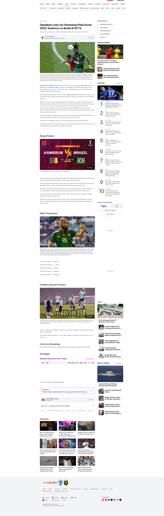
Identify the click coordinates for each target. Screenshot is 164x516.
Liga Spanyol (61, 8)
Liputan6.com (54, 504)
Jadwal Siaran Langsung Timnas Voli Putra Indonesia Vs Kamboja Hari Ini (113, 114)
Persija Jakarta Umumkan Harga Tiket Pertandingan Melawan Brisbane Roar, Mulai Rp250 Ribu (112, 173)
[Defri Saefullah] (42, 37)
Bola (66, 4)
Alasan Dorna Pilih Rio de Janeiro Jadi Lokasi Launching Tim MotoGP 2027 (67, 434)
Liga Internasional (94, 8)
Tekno (90, 4)
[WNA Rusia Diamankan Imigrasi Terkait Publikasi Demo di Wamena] (101, 412)
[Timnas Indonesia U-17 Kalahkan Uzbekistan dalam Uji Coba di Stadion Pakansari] (110, 51)
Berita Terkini (103, 363)
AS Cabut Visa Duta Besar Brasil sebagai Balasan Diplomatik (66, 469)
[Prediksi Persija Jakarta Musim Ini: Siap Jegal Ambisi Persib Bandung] (101, 405)
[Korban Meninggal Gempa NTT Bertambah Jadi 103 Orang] (110, 311)
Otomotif (97, 4)
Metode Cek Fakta (47, 491)
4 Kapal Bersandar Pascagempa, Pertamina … (113, 348)
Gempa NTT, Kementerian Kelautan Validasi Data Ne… (113, 334)
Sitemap (85, 489)
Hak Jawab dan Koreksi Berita (61, 491)
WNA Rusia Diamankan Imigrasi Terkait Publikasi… (113, 412)
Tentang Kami (104, 489)
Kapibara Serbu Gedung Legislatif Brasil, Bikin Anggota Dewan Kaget (47, 469)
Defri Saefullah (50, 36)
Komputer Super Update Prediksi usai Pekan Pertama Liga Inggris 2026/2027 (113, 105)
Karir (111, 489)
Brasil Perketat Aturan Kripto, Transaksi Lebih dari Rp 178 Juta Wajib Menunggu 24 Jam (67, 451)
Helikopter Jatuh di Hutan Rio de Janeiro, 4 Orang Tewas (86, 433)
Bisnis (53, 4)
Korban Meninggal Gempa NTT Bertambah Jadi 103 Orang (108, 321)
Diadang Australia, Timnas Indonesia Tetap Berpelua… (111, 69)
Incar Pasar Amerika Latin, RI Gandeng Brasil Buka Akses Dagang (48, 451)
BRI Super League (84, 8)
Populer (101, 83)
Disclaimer (57, 489)
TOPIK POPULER (102, 21)
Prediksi (118, 8)
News (47, 4)
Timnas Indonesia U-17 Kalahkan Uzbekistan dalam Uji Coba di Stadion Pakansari (108, 62)
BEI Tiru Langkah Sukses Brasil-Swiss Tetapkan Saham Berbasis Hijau (47, 434)
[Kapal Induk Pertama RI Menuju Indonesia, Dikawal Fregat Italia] (110, 374)
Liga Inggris (75, 8)
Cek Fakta (106, 4)
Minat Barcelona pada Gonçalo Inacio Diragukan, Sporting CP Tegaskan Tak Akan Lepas (112, 193)
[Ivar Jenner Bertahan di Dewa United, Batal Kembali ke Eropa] (100, 76)
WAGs (102, 8)
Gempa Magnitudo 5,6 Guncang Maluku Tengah (112, 341)
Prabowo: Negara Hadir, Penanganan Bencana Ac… (113, 327)
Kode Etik (65, 489)
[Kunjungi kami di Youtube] (106, 500)
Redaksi (50, 489)
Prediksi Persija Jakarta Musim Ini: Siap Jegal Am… (113, 405)
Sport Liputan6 (59, 382)
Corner (112, 8)
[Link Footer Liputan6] (50, 482)
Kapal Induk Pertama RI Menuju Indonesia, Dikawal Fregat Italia (108, 384)
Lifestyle (73, 4)
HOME (42, 4)
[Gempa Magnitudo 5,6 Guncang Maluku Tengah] (101, 341)
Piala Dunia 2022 (54, 87)
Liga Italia (68, 8)
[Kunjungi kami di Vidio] (103, 500)
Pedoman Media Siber (75, 489)
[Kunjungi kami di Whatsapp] (117, 500)
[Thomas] (44, 399)
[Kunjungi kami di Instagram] (115, 500)
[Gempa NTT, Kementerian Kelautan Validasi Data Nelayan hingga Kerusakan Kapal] (101, 334)
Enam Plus (114, 4)
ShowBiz (60, 4)
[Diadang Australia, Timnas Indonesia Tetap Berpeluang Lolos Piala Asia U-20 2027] (100, 69)
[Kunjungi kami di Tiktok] (120, 500)
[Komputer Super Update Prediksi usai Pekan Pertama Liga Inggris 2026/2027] (110, 92)
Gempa (99, 302)
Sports (107, 8)
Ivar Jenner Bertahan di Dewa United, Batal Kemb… (111, 76)
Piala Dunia (53, 8)
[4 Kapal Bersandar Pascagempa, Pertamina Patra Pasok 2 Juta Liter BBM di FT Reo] (101, 348)
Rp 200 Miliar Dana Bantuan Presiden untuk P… (113, 356)
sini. (88, 347)
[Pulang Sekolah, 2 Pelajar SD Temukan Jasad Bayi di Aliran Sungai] (101, 398)
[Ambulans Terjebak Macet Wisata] (101, 391)
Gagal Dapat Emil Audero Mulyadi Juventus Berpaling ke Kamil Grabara (113, 132)
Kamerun (56, 85)
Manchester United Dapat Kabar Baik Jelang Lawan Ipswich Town (112, 183)
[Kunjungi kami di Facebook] (109, 500)
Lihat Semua (119, 83)
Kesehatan (82, 4)
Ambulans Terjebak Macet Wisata (113, 391)
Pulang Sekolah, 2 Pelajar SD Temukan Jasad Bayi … (113, 398)
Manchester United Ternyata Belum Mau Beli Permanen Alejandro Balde (113, 152)
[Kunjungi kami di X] (112, 500)
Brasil (85, 85)
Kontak (44, 489)
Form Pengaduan (94, 489)
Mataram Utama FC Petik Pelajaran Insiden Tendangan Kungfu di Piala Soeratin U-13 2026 (113, 162)
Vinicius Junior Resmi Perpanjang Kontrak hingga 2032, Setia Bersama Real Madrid (86, 451)
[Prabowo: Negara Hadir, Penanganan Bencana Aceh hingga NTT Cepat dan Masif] (101, 327)
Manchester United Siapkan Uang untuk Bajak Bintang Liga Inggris (113, 123)
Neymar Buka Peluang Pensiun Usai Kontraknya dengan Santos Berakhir (85, 469)
